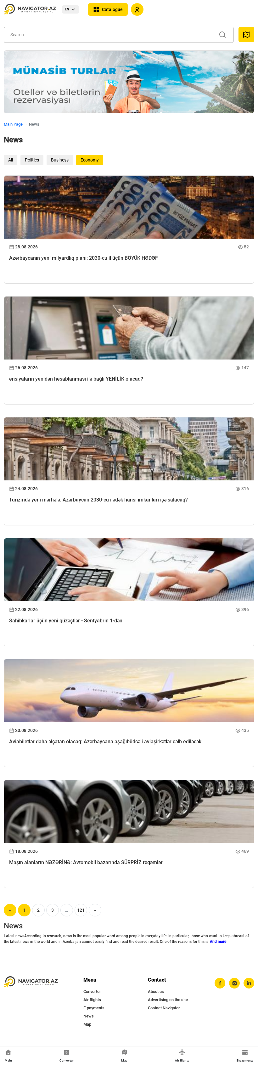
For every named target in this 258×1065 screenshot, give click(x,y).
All (10, 159)
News (88, 1016)
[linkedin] (249, 983)
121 (81, 910)
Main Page (13, 124)
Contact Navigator (164, 1008)
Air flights (92, 999)
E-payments (93, 1008)
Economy (90, 159)
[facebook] (220, 983)
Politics (32, 159)
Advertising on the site (168, 999)
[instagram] (234, 983)
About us (156, 991)
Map (87, 1024)
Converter (92, 991)
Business (60, 159)
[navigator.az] (31, 982)
